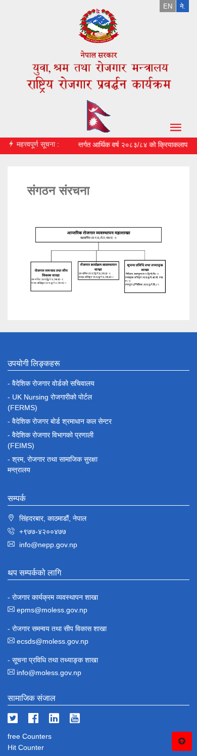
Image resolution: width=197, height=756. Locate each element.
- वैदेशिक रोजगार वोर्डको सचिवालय (51, 383)
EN (167, 6)
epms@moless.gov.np (52, 610)
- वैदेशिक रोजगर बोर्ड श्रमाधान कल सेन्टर (60, 421)
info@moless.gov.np (49, 673)
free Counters (30, 736)
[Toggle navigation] (170, 131)
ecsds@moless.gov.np (52, 641)
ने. (182, 6)
